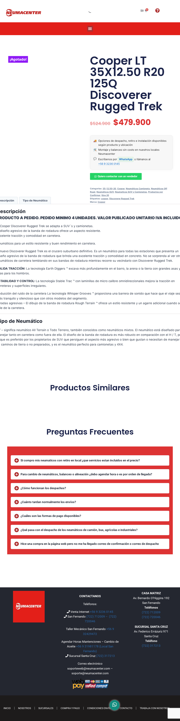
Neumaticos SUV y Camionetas (131, 192)
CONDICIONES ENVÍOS (99, 708)
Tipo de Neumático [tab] (35, 200)
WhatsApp (125, 159)
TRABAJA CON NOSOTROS (154, 708)
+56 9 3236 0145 (109, 163)
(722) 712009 (151, 612)
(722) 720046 (151, 617)
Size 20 (105, 195)
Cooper (121, 188)
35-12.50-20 (109, 188)
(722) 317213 (105, 656)
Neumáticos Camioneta (138, 188)
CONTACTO (126, 708)
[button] (90, 29)
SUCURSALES (45, 708)
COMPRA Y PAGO (70, 708)
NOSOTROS (24, 708)
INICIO (7, 708)
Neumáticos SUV (105, 192)
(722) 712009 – (97, 616)
